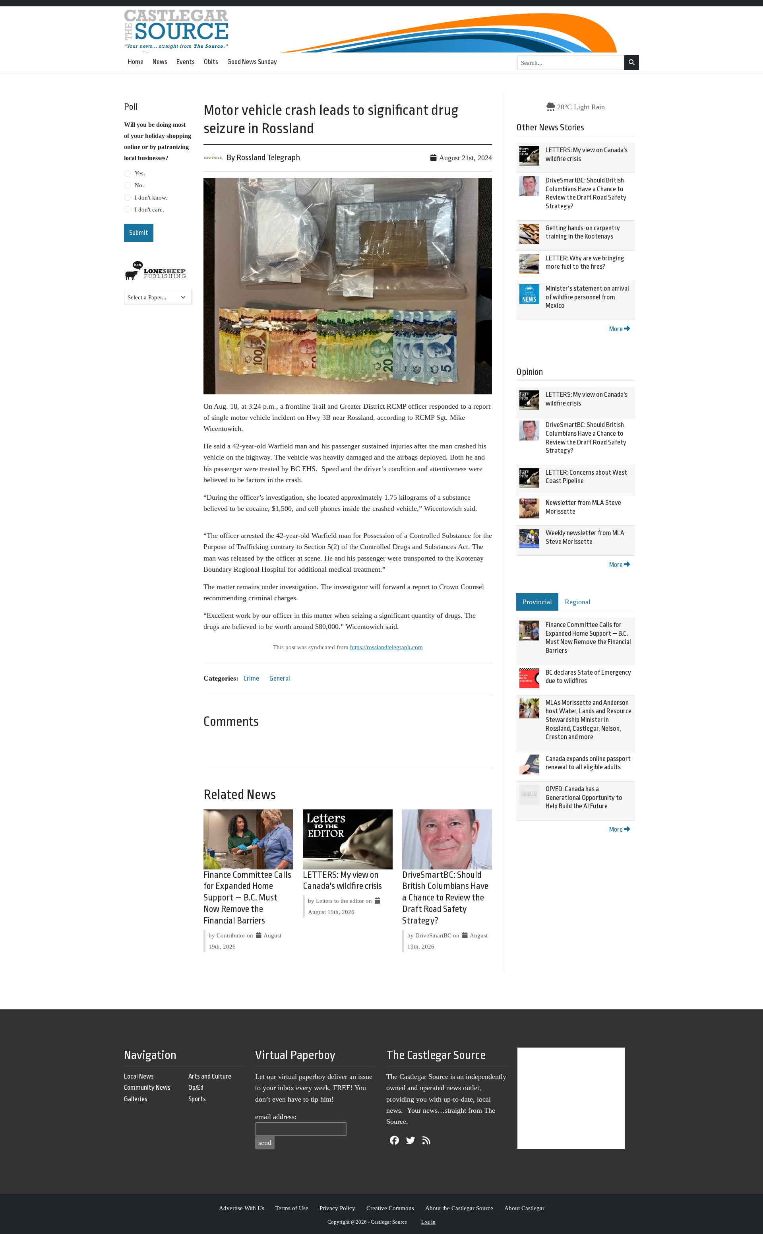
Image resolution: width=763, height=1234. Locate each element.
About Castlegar (524, 1208)
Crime (251, 678)
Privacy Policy (337, 1208)
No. (139, 185)
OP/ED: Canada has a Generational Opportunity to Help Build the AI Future (584, 797)
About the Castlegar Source (459, 1208)
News (160, 62)
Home (135, 62)
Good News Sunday (252, 62)
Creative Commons (390, 1208)
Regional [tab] (578, 602)
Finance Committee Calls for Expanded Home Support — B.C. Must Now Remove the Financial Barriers (247, 898)
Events (185, 62)
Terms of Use (291, 1208)
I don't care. (149, 209)
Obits (211, 62)
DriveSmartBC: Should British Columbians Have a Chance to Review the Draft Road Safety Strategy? (445, 898)
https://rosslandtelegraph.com (386, 647)
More (616, 329)
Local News (139, 1076)
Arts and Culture (209, 1076)
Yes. (140, 173)
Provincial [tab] (537, 602)
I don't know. (151, 197)
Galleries (135, 1099)
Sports (197, 1099)
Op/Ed (195, 1087)
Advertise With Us (241, 1208)
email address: (275, 1117)
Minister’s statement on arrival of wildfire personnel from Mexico (587, 297)
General (279, 678)
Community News (147, 1087)
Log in (428, 1222)
